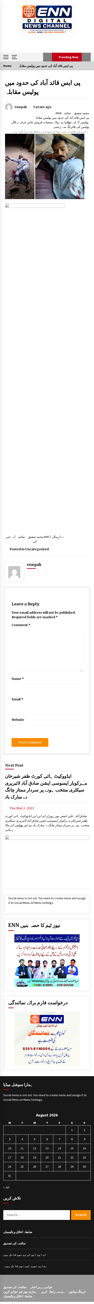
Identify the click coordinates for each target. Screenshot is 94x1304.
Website (18, 720)
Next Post (14, 765)
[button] (47, 57)
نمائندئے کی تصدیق (15, 1287)
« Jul (6, 1187)
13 (47, 1148)
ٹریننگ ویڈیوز (77, 1292)
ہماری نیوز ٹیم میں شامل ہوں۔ (25, 1266)
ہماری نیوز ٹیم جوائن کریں (20, 1292)
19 (34, 1157)
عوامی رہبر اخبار (41, 1287)
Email (17, 699)
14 (59, 1148)
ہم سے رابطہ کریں (53, 1292)
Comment (21, 625)
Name (18, 679)
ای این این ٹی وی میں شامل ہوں (24, 1255)
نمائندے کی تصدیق (14, 1243)
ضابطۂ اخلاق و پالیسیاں (17, 1232)
